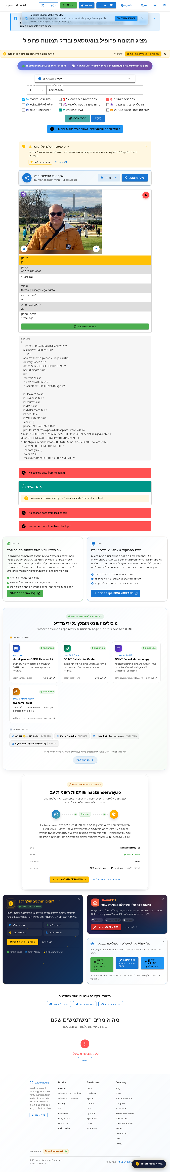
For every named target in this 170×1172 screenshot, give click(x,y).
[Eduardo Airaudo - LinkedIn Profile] (164, 5)
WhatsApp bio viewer (68, 1098)
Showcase (121, 1108)
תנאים (118, 1138)
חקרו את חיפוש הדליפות (104, 879)
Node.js (90, 1103)
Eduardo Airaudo (124, 1098)
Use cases (63, 1113)
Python (90, 1098)
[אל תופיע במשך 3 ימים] (79, 899)
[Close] (154, 18)
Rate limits (92, 1128)
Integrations (64, 1118)
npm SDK (91, 1113)
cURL (89, 1108)
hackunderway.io (56, 1151)
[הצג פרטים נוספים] (129, 78)
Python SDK (92, 1118)
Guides (119, 1128)
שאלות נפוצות (122, 1133)
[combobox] (36, 90)
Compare (120, 1103)
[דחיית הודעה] (165, 54)
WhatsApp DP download (70, 1093)
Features (62, 1088)
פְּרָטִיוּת (119, 1143)
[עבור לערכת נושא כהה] (155, 5)
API (59, 1108)
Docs (89, 1088)
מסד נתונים (63, 1123)
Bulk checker (64, 1128)
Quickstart (92, 1093)
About (119, 1093)
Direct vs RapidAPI (124, 1123)
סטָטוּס (90, 1123)
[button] (42, 90)
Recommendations (125, 1113)
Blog (118, 1088)
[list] (85, 288)
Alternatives (121, 1118)
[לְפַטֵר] (142, 18)
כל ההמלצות (83, 760)
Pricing (61, 1103)
